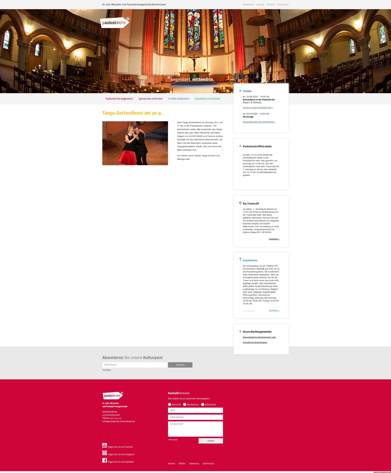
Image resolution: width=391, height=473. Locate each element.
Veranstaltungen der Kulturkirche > (259, 121)
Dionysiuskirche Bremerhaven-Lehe (259, 337)
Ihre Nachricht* (177, 424)
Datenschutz (208, 463)
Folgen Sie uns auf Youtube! (120, 447)
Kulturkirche (210, 404)
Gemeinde (176, 404)
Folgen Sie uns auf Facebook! (120, 461)
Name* (173, 410)
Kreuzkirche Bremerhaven (255, 342)
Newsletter (248, 4)
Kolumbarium (193, 404)
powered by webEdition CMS (382, 472)
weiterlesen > (274, 239)
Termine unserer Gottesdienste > (258, 107)
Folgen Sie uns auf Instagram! (121, 454)
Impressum (283, 4)
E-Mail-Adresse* (110, 364)
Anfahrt (271, 4)
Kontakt (261, 4)
